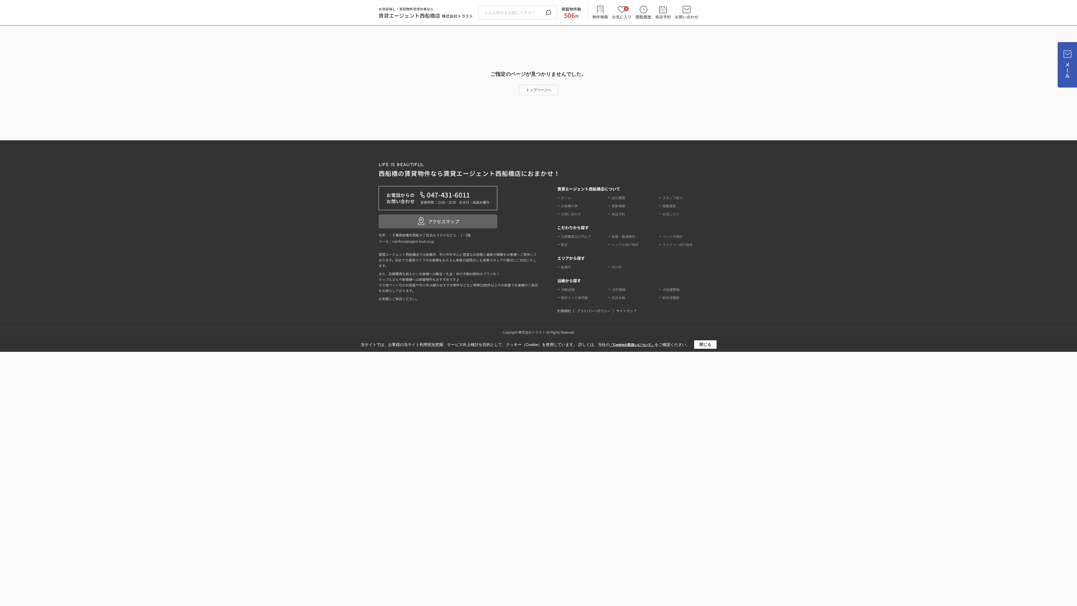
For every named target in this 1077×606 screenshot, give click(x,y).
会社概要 (618, 197)
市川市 (617, 267)
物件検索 (600, 17)
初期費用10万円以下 (576, 236)
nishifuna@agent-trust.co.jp (413, 241)
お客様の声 (569, 205)
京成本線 (618, 297)
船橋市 (566, 267)
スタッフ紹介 (672, 197)
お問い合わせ (686, 17)
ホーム (566, 197)
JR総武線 (568, 289)
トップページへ (538, 90)
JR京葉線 (618, 289)
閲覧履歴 (643, 17)
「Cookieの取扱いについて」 (632, 345)
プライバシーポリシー (593, 310)
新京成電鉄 (670, 297)
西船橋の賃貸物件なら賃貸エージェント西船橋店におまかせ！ (469, 170)
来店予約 (663, 17)
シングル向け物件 (625, 244)
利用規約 (564, 310)
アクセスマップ (443, 221)
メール (1067, 70)
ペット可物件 (672, 236)
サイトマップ (626, 310)
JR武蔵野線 (671, 289)
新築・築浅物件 (623, 236)
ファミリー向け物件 (677, 244)
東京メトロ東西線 (574, 297)
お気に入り (622, 12)
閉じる (705, 344)
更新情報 (618, 205)
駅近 (564, 244)
